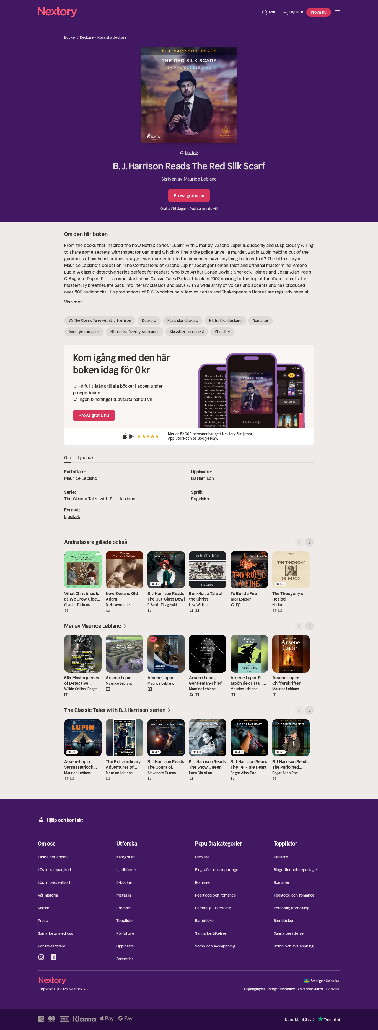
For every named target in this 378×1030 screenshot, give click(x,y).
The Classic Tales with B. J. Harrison (99, 498)
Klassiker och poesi (187, 331)
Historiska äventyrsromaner (134, 331)
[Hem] (148, 12)
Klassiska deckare (111, 37)
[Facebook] (53, 957)
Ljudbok (72, 516)
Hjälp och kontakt (65, 820)
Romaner (260, 320)
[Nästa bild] (309, 542)
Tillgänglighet (254, 989)
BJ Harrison (202, 478)
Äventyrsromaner (84, 331)
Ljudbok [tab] (86, 457)
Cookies (333, 989)
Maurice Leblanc (200, 179)
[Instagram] (41, 957)
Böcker (70, 37)
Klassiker (222, 331)
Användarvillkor (310, 989)
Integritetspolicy (281, 989)
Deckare (87, 37)
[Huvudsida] (337, 12)
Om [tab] (67, 457)
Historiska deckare (225, 320)
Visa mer (73, 302)
